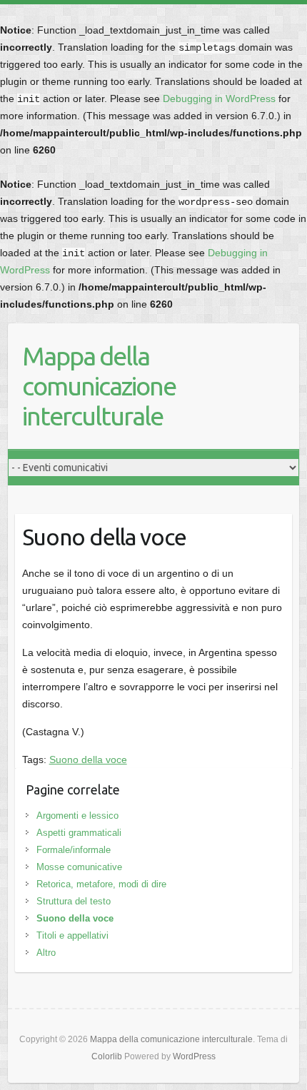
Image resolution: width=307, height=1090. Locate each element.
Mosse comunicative (79, 867)
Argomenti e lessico (77, 815)
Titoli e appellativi (72, 935)
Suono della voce (88, 759)
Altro (46, 952)
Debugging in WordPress (219, 98)
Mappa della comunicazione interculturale (99, 385)
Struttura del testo (73, 901)
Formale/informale (73, 849)
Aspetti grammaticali (78, 832)
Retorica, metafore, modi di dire (101, 884)
